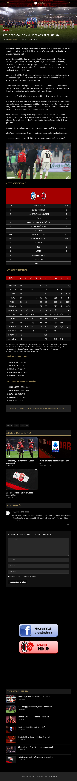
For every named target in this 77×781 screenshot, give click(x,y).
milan (16, 425)
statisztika (24, 425)
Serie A (5, 30)
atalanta (9, 425)
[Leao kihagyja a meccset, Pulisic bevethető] (22, 447)
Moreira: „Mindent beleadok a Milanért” (33, 717)
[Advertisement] (38, 606)
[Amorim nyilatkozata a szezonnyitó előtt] (11, 698)
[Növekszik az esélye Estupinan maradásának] (11, 749)
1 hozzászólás (36, 40)
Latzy (14, 512)
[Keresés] (69, 3)
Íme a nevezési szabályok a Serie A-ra (54, 462)
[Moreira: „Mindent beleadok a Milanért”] (11, 719)
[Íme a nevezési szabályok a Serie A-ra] (55, 447)
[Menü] (8, 3)
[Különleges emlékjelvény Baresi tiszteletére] (22, 479)
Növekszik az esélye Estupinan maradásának (35, 747)
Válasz (68, 524)
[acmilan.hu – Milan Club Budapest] (39, 3)
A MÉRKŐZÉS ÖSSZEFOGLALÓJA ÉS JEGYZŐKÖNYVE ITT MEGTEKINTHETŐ (36, 409)
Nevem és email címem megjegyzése (23, 576)
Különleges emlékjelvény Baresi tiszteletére (20, 494)
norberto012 (13, 40)
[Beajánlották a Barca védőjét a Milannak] (11, 739)
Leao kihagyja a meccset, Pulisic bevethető (20, 462)
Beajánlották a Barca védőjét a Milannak (34, 737)
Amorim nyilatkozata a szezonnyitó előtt (34, 697)
